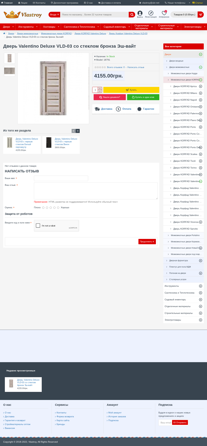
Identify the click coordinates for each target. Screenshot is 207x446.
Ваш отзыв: (10, 185)
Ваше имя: (10, 178)
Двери (11, 33)
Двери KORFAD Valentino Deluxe (90, 33)
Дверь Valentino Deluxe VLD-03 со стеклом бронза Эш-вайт (28, 383)
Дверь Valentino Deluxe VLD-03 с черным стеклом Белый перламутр (27, 143)
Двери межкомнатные (27, 33)
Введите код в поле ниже (17, 222)
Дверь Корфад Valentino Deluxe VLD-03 (128, 33)
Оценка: (9, 207)
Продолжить (146, 241)
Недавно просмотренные (20, 370)
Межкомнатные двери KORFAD (56, 33)
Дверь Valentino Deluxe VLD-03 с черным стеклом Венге (66, 142)
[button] (74, 131)
